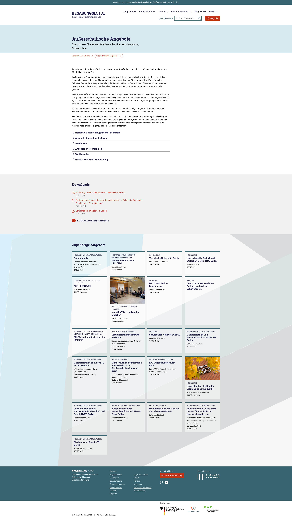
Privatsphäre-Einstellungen (106, 515)
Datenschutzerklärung (142, 487)
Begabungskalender (118, 484)
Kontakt (137, 481)
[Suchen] (200, 18)
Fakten (136, 478)
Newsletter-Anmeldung (171, 475)
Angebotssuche (116, 474)
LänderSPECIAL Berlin (81, 56)
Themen (113, 490)
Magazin (113, 494)
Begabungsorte (116, 481)
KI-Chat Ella (114, 478)
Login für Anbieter (141, 474)
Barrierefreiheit (140, 490)
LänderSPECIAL (116, 487)
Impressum (138, 484)
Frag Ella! (214, 18)
